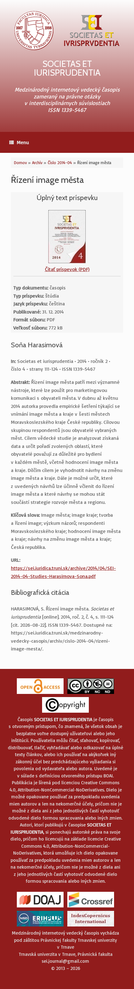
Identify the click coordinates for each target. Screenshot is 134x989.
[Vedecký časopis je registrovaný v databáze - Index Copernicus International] (90, 926)
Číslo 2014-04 (60, 162)
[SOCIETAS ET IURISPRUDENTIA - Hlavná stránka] (67, 30)
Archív (37, 162)
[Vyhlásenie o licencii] (90, 693)
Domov (20, 162)
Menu (23, 142)
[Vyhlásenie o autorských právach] (65, 712)
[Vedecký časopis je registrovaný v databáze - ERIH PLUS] (40, 926)
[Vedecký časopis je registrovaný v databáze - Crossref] (90, 907)
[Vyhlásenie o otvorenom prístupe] (40, 693)
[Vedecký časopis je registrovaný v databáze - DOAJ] (40, 907)
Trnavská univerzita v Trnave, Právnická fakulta (65, 954)
